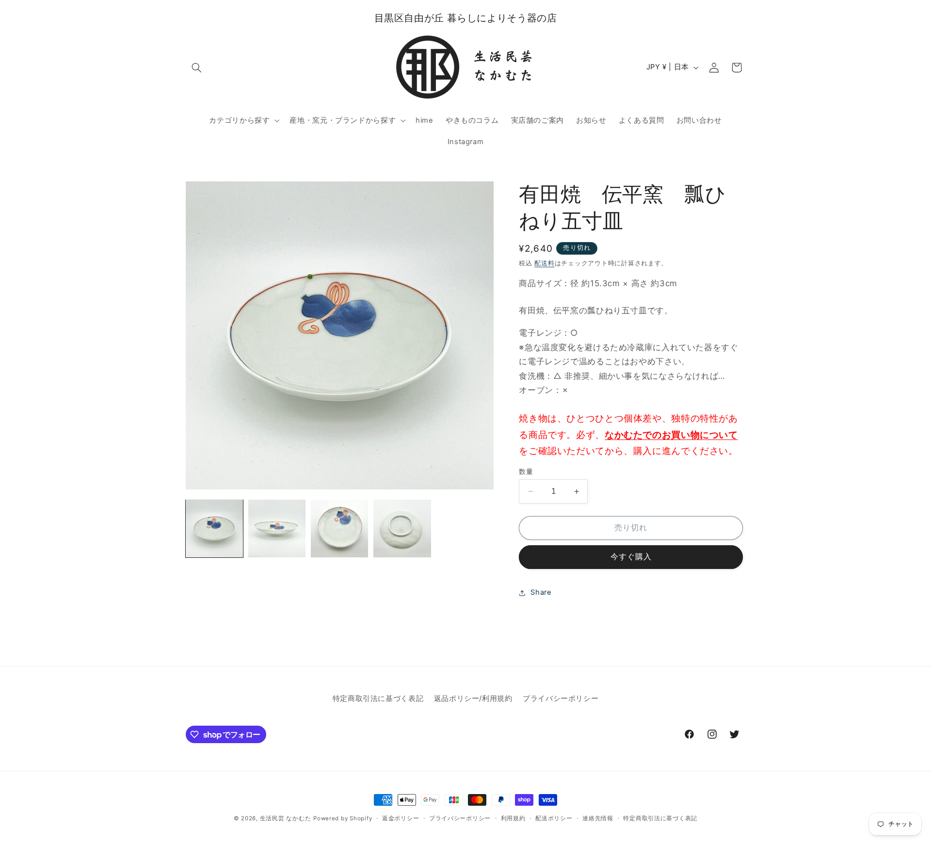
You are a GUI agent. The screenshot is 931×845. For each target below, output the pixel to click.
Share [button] (540, 592)
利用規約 (513, 818)
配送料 (544, 263)
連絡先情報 (597, 818)
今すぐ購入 (631, 557)
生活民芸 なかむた (285, 818)
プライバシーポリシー (560, 698)
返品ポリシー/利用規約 (473, 698)
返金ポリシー (400, 818)
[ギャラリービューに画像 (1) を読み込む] (214, 528)
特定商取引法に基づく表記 (378, 698)
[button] (197, 67)
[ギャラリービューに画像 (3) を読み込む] (340, 528)
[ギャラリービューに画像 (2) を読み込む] (277, 528)
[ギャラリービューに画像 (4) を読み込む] (402, 528)
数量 (526, 471)
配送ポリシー (553, 818)
